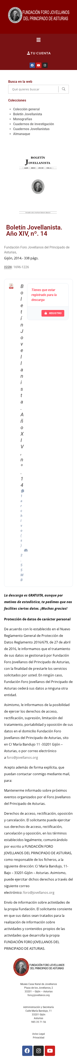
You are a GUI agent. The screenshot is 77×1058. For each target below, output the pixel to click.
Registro (55, 313)
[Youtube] (38, 65)
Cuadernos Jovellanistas (31, 129)
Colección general (26, 109)
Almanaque (21, 134)
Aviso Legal (38, 1033)
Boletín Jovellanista (27, 114)
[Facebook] (32, 65)
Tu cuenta (41, 53)
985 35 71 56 (38, 1022)
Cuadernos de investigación (33, 124)
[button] (38, 40)
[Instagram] (45, 65)
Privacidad (38, 1037)
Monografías (22, 119)
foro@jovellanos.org (22, 757)
